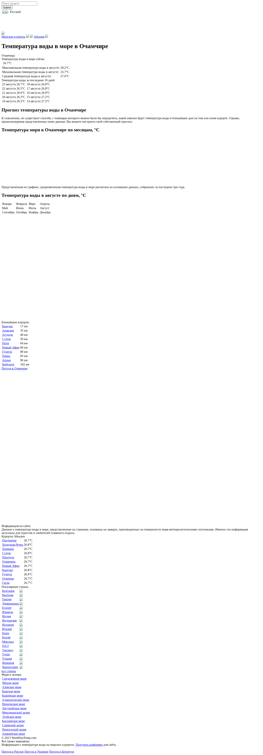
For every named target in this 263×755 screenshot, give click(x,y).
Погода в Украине (36, 751)
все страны (9, 671)
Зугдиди (7, 334)
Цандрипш (9, 540)
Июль (32, 208)
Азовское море (11, 687)
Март (32, 203)
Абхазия (39, 36)
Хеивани (8, 549)
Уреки (6, 356)
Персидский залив (14, 729)
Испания (8, 624)
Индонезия (9, 620)
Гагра (5, 582)
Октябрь (21, 212)
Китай (6, 637)
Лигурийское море (14, 708)
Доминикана (10, 603)
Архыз (6, 360)
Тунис (6, 654)
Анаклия (8, 330)
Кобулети (8, 364)
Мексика (8, 641)
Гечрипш (8, 578)
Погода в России (13, 751)
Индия (6, 616)
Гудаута (7, 351)
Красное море (11, 691)
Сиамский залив (13, 725)
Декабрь (45, 212)
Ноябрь (33, 212)
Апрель (45, 203)
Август (44, 208)
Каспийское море (13, 721)
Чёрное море (10, 683)
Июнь (20, 208)
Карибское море (12, 695)
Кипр (5, 633)
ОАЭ (5, 646)
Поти (5, 343)
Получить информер (89, 744)
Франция (8, 663)
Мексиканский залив (16, 712)
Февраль (21, 203)
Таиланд (7, 650)
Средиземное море (14, 678)
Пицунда (8, 557)
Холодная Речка (12, 544)
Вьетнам (7, 595)
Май (5, 208)
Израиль (7, 612)
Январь (7, 203)
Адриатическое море (15, 699)
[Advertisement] (72, 23)
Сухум (6, 339)
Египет (7, 607)
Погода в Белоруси (61, 751)
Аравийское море (13, 733)
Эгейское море (11, 716)
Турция (7, 658)
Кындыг (7, 326)
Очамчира (8, 561)
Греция (6, 599)
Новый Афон (10, 347)
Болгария (8, 590)
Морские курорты (13, 36)
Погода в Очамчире (15, 368)
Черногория (10, 667)
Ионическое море (13, 704)
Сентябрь (8, 212)
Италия (7, 629)
